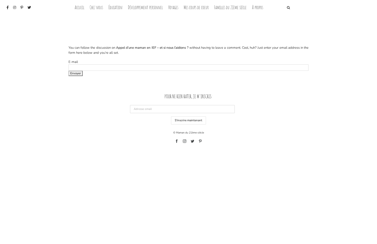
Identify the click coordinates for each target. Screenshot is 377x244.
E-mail (73, 62)
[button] (288, 7)
